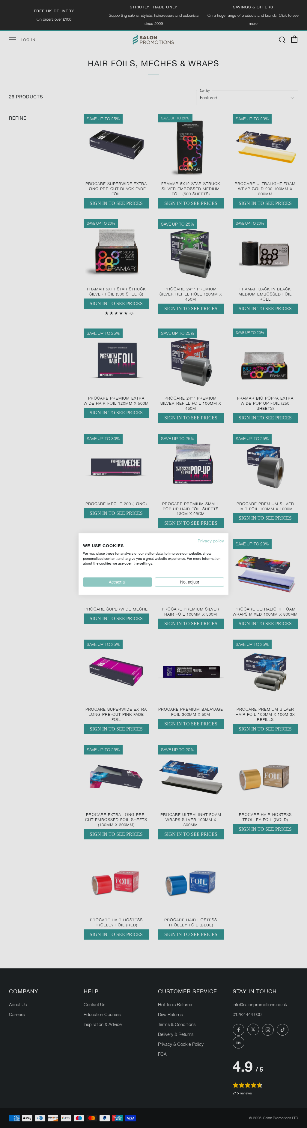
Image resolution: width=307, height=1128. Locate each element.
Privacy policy (211, 540)
